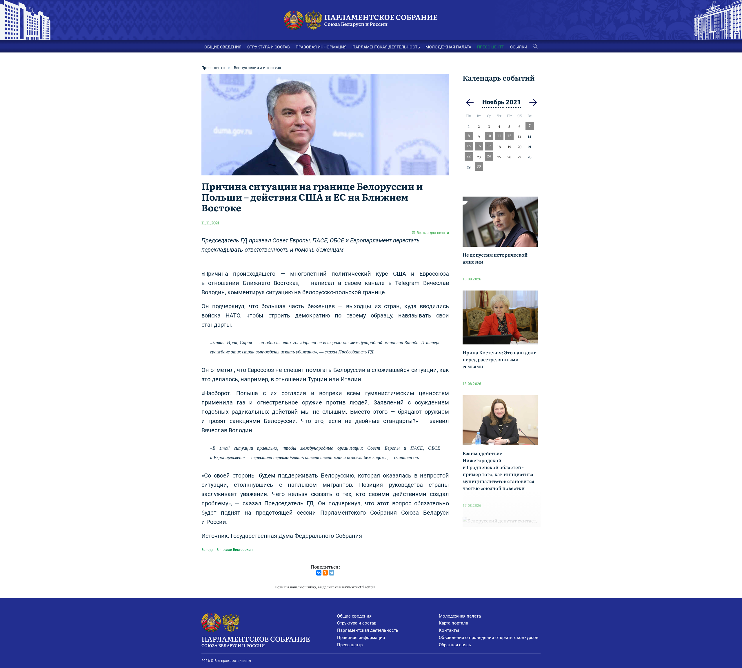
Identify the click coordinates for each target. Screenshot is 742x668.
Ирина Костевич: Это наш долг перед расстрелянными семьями (499, 359)
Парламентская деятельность (367, 630)
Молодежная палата (460, 616)
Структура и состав (357, 623)
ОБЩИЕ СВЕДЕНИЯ (222, 47)
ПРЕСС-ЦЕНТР (490, 47)
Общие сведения (354, 616)
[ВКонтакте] (318, 573)
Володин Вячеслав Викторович (227, 550)
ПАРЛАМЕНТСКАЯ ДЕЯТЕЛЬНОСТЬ (386, 47)
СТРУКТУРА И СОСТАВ (268, 47)
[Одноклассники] (325, 573)
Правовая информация (361, 637)
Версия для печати (433, 233)
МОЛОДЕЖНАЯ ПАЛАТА (448, 47)
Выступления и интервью (257, 68)
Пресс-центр (213, 68)
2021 (513, 102)
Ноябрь (493, 102)
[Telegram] (331, 573)
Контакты (449, 630)
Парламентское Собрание (255, 640)
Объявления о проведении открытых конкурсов (489, 637)
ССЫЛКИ (518, 47)
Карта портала (453, 623)
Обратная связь (455, 644)
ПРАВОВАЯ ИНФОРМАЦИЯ (321, 47)
